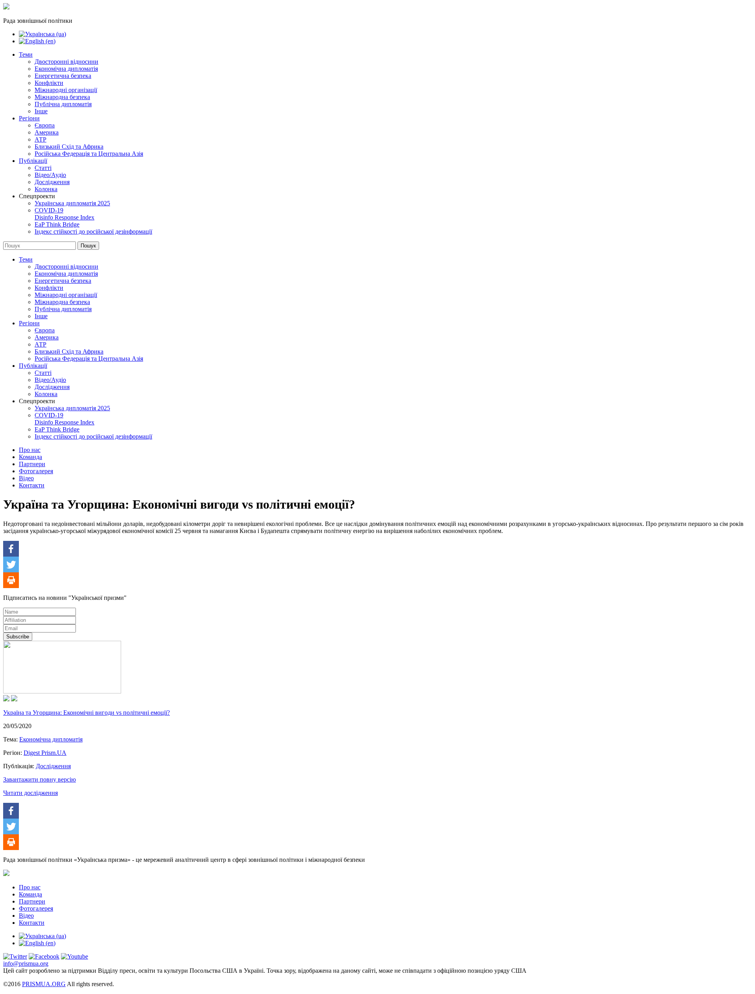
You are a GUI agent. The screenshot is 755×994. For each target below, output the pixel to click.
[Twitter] (11, 564)
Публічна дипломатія (63, 104)
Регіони (29, 118)
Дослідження (52, 182)
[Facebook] (11, 549)
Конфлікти (49, 82)
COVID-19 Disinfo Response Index (64, 214)
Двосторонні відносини (66, 61)
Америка (47, 132)
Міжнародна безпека (62, 97)
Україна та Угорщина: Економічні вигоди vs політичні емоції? (86, 712)
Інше (41, 111)
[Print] (11, 580)
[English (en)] (37, 41)
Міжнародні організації (66, 90)
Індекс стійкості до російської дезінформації (93, 231)
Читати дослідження (30, 792)
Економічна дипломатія (66, 68)
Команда (30, 457)
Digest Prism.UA (45, 752)
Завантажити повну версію (39, 779)
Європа (45, 125)
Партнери (32, 464)
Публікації (33, 160)
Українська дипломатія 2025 (72, 203)
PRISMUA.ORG (44, 984)
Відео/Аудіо (50, 175)
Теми (26, 54)
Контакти (31, 485)
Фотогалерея (36, 471)
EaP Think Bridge (57, 224)
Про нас (30, 449)
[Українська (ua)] (42, 34)
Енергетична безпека (63, 75)
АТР (40, 139)
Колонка (46, 189)
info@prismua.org (25, 963)
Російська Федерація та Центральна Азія (89, 153)
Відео (26, 478)
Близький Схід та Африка (69, 146)
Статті (43, 167)
